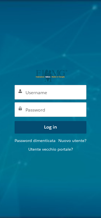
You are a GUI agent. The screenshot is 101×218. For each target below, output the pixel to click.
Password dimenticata (35, 140)
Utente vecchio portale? (50, 149)
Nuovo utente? (72, 140)
